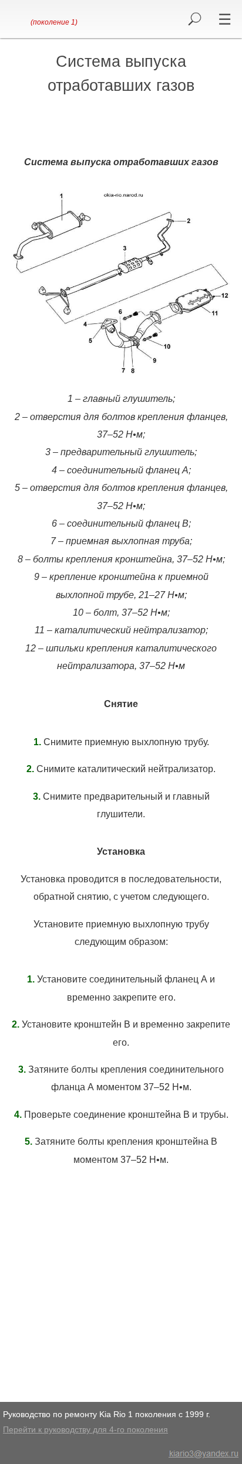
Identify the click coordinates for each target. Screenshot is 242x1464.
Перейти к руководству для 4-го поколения (85, 1429)
